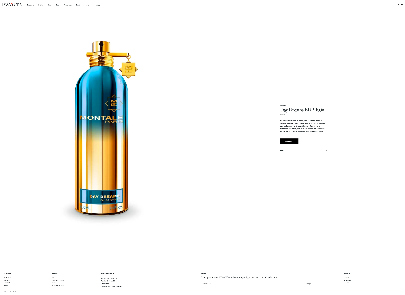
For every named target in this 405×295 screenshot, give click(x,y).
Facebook (347, 283)
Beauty (78, 5)
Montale (283, 105)
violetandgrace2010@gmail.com (111, 286)
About (98, 5)
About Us (7, 280)
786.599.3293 (105, 283)
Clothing (40, 5)
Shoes (57, 5)
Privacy (54, 283)
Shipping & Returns (57, 280)
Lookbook (7, 277)
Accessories (68, 5)
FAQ (53, 277)
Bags (49, 5)
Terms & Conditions (57, 285)
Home (87, 5)
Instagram (347, 280)
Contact (346, 277)
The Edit (7, 283)
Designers (30, 5)
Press (6, 285)
